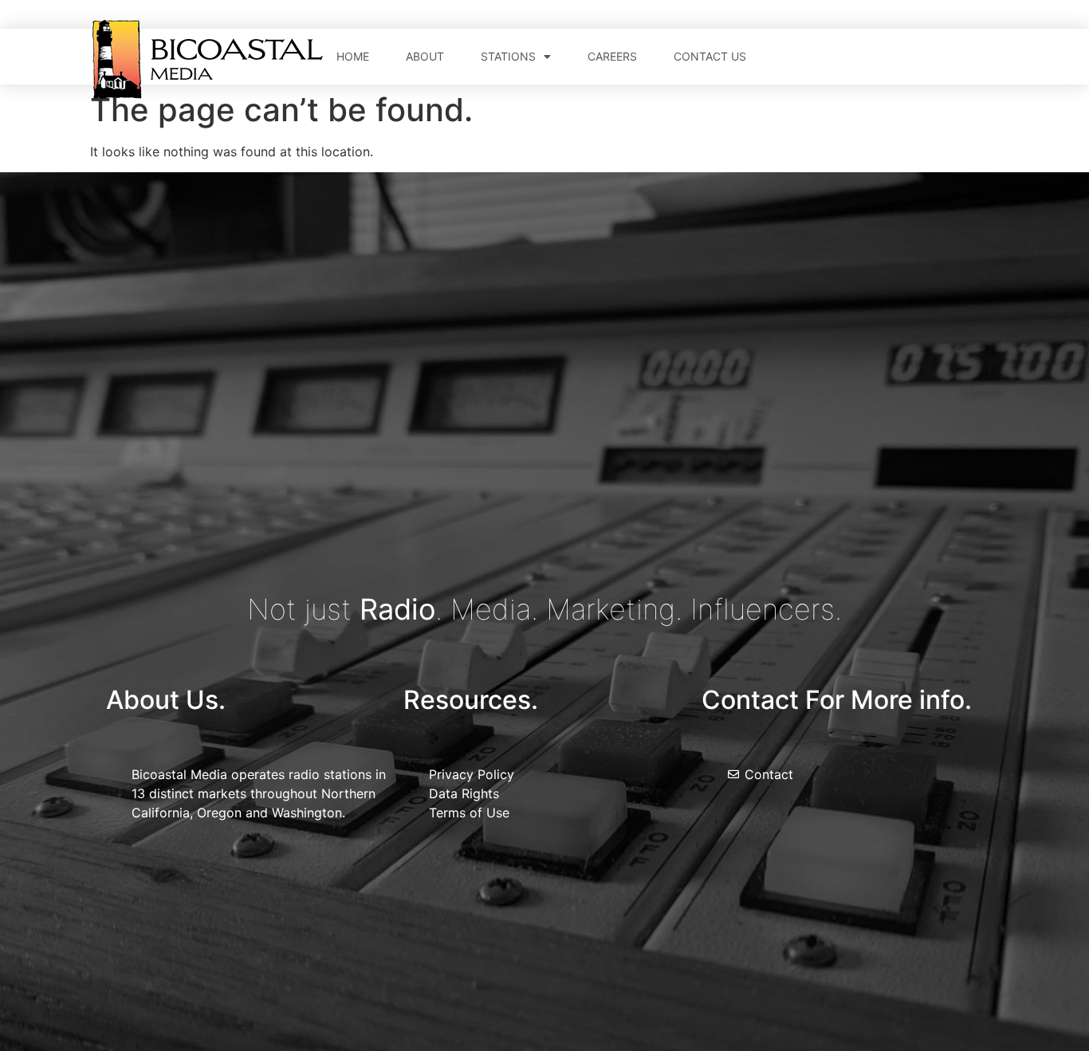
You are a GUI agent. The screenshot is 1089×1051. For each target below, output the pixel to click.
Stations (508, 56)
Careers (612, 56)
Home (352, 56)
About (425, 56)
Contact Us (710, 56)
